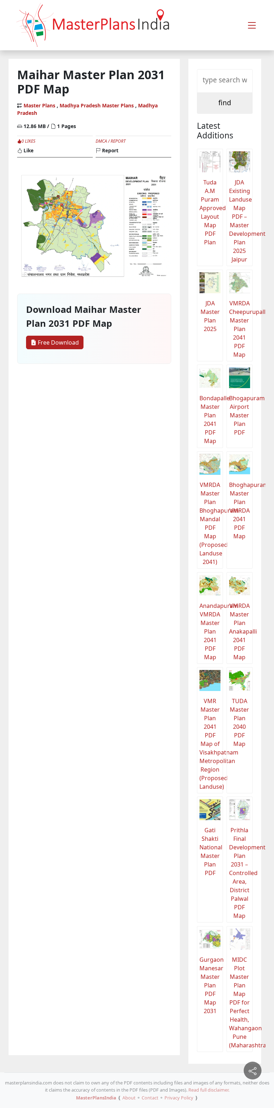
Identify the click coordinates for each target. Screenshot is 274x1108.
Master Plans (39, 105)
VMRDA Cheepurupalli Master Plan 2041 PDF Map (241, 329)
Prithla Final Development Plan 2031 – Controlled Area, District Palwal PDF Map (241, 873)
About (129, 1097)
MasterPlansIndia (96, 1097)
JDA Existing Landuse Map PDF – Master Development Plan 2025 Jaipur (241, 220)
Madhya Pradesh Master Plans (97, 105)
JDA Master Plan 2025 (210, 316)
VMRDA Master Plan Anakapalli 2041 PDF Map (241, 631)
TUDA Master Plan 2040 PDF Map (239, 722)
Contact (150, 1097)
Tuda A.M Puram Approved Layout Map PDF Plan (211, 212)
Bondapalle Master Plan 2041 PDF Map (211, 419)
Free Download (57, 342)
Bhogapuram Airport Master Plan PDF (241, 415)
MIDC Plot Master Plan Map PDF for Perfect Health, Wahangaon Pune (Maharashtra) (241, 1002)
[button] (252, 25)
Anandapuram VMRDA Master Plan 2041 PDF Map (211, 631)
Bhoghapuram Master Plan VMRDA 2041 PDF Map (241, 510)
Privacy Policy (178, 1097)
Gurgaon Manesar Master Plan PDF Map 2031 (211, 985)
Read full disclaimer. (208, 1090)
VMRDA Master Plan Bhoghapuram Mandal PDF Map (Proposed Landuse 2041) (211, 523)
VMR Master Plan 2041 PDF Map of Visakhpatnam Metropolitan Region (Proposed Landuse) (211, 744)
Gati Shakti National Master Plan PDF (210, 851)
